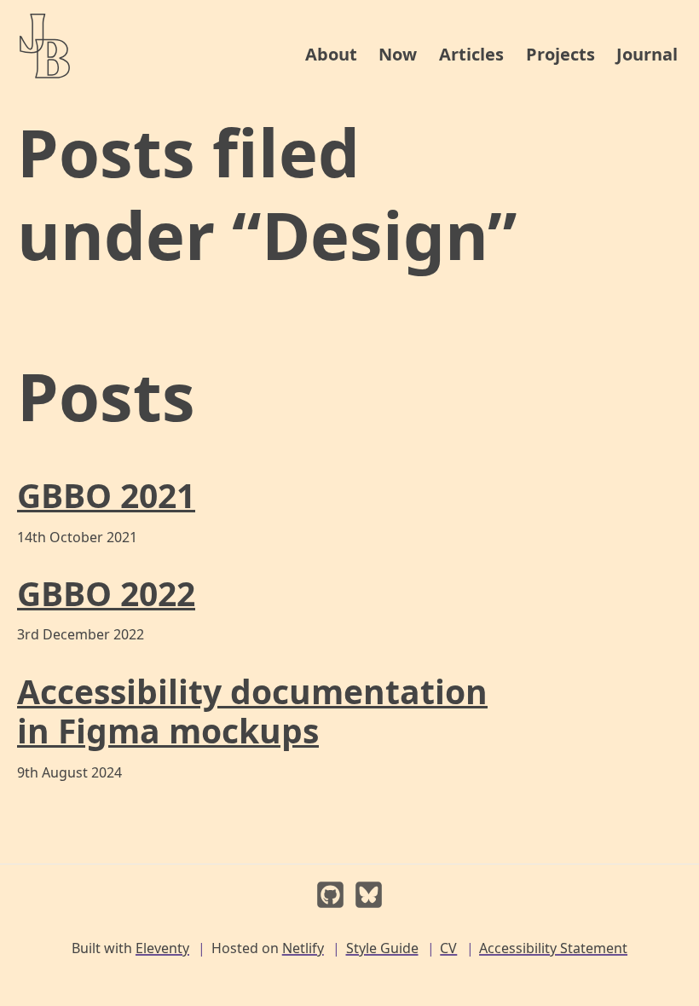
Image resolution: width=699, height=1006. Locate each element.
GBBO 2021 (106, 494)
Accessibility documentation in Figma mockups (252, 711)
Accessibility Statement (553, 948)
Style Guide (382, 948)
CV (448, 948)
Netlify (303, 948)
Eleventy (162, 948)
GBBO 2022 (106, 593)
